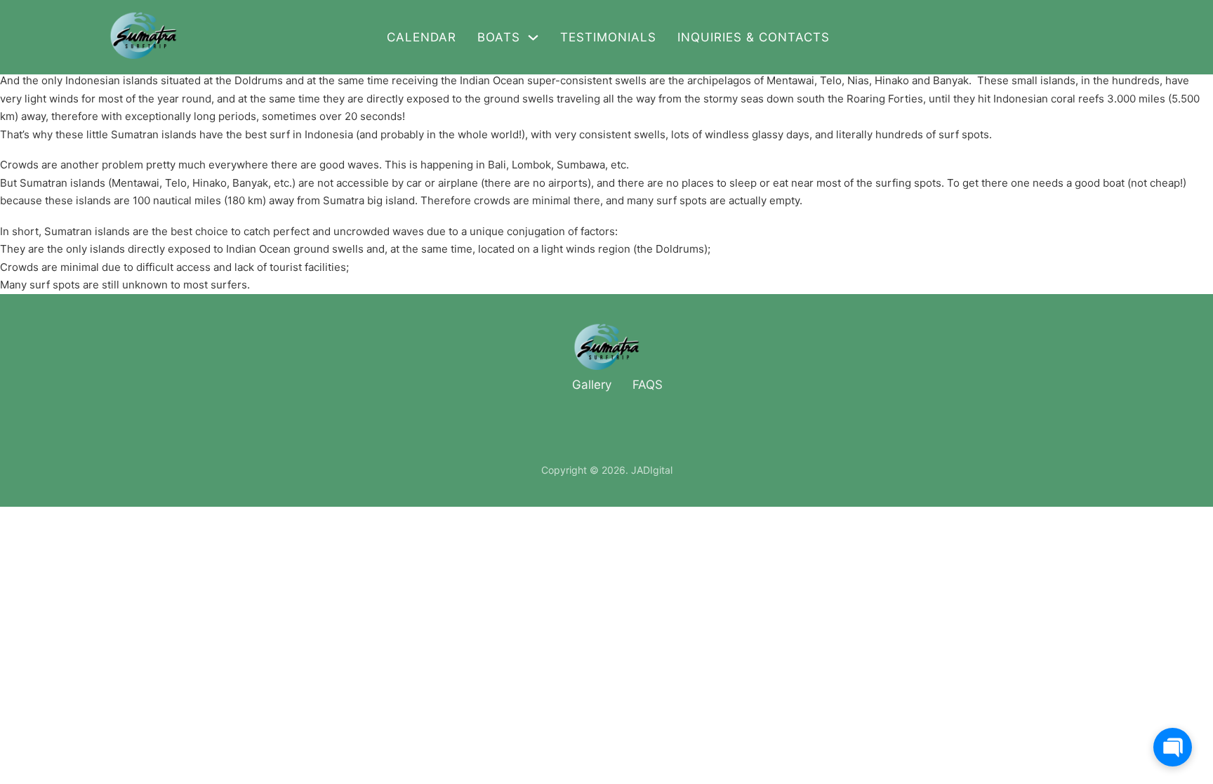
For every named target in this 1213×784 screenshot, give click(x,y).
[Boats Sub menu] (533, 38)
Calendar (421, 37)
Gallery (591, 385)
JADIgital (651, 470)
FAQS (647, 385)
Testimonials (608, 37)
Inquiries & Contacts (753, 37)
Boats (498, 37)
